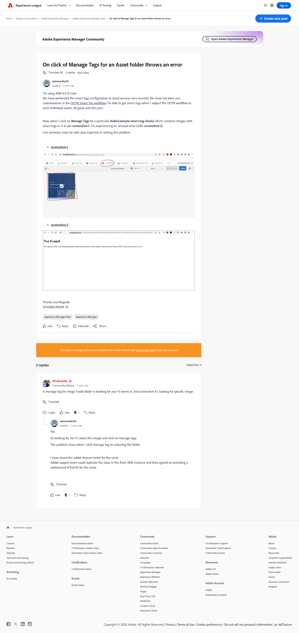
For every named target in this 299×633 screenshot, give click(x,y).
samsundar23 (60, 81)
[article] (118, 397)
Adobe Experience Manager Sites (89, 18)
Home (9, 18)
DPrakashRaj (59, 381)
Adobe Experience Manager (55, 18)
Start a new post (145, 350)
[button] (273, 18)
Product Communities (27, 18)
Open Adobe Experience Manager (232, 39)
